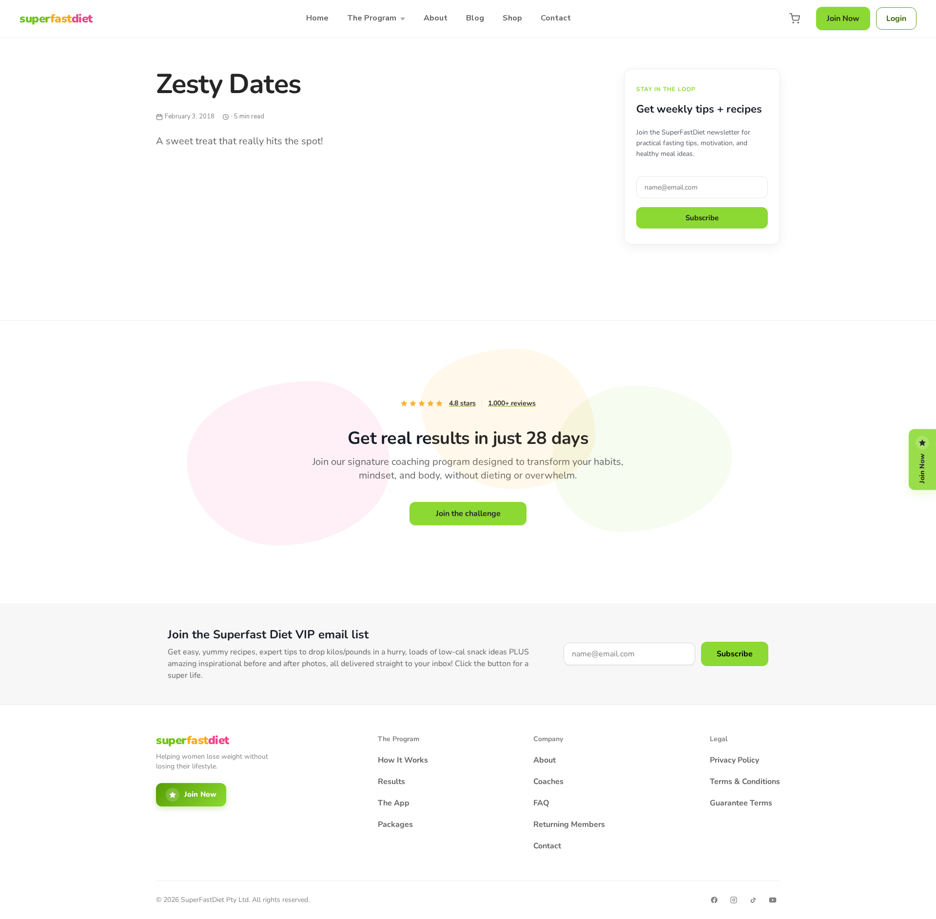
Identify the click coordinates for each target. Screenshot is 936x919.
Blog (475, 18)
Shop (512, 18)
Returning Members (569, 824)
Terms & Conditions (745, 781)
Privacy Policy (734, 760)
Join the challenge (468, 513)
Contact (556, 18)
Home (317, 18)
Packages (395, 824)
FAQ (541, 803)
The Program (371, 18)
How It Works (403, 760)
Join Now (843, 18)
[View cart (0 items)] (794, 18)
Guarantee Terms (741, 803)
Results (391, 781)
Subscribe (702, 218)
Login (896, 18)
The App (394, 803)
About (436, 18)
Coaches (548, 781)
